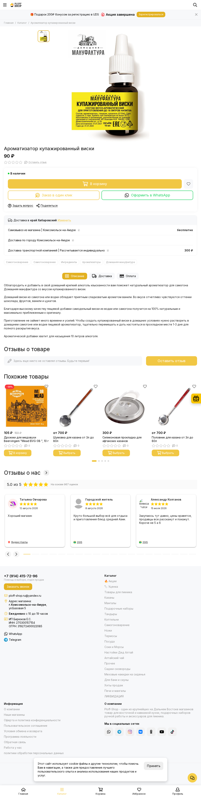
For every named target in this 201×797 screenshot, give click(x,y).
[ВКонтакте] (140, 731)
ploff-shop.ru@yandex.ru (25, 595)
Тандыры (110, 614)
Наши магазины (14, 714)
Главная (9, 22)
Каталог (22, 22)
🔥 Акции (110, 581)
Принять (153, 766)
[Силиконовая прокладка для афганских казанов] (125, 406)
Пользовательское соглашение (25, 725)
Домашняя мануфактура (120, 262)
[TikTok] (172, 731)
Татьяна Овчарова (33, 499)
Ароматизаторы (91, 262)
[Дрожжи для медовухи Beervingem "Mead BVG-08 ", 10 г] (26, 406)
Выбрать (69, 453)
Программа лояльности (20, 736)
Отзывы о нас (22, 473)
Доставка (105, 276)
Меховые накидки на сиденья (124, 674)
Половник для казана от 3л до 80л (172, 439)
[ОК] (151, 731)
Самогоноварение (17, 262)
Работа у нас (13, 747)
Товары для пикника (118, 592)
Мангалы (110, 603)
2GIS (79, 542)
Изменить (64, 220)
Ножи (108, 630)
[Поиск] (195, 5)
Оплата (131, 276)
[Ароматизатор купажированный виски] (107, 86)
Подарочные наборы (118, 608)
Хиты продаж (113, 685)
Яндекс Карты (19, 542)
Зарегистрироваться (151, 14)
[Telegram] (119, 731)
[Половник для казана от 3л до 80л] (174, 406)
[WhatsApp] (108, 731)
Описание (77, 276)
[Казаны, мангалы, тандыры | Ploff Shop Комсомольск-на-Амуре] (16, 5)
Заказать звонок (18, 586)
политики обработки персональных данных (34, 753)
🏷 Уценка (111, 586)
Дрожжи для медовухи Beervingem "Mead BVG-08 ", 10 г (26, 439)
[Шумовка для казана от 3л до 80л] (76, 406)
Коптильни (111, 619)
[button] (94, 461)
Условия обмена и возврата (23, 731)
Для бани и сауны (116, 679)
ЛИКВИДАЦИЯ (114, 696)
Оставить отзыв (171, 361)
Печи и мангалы (115, 690)
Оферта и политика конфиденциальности (32, 720)
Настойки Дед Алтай (118, 652)
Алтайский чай (114, 658)
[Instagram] (130, 731)
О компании (12, 709)
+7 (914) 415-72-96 (20, 576)
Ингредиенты (69, 262)
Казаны (109, 597)
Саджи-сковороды (117, 668)
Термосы (110, 636)
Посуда (109, 641)
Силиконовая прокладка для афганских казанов (122, 439)
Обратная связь (15, 742)
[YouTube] (161, 731)
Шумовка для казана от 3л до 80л (73, 439)
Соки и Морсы (114, 647)
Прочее (109, 663)
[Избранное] (188, 184)
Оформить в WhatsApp (150, 195)
